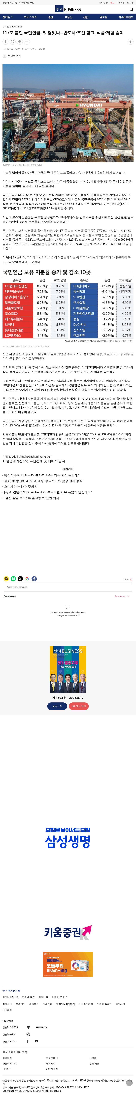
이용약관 (47, 1004)
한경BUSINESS (14, 26)
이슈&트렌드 (126, 17)
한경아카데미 (9, 1063)
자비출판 (103, 2)
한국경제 (7, 1058)
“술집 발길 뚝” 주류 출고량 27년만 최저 (31, 498)
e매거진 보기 (79, 706)
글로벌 (103, 17)
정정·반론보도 (104, 1004)
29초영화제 (52, 1069)
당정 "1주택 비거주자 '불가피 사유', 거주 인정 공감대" (41, 475)
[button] (130, 2)
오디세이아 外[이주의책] (21, 486)
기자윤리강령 (86, 1004)
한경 (10, 997)
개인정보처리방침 (65, 1004)
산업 (86, 17)
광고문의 (34, 1004)
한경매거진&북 (9, 2)
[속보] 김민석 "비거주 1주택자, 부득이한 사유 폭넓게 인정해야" (48, 492)
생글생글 (94, 1063)
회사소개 (7, 1004)
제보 (112, 2)
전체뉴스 (7, 17)
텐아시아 (50, 1063)
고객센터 (120, 1004)
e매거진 (121, 2)
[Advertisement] (68, 769)
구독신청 (57, 706)
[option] (68, 841)
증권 (51, 17)
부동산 (68, 17)
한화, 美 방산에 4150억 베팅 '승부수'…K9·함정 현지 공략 (43, 481)
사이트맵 (7, 1009)
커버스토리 (30, 17)
